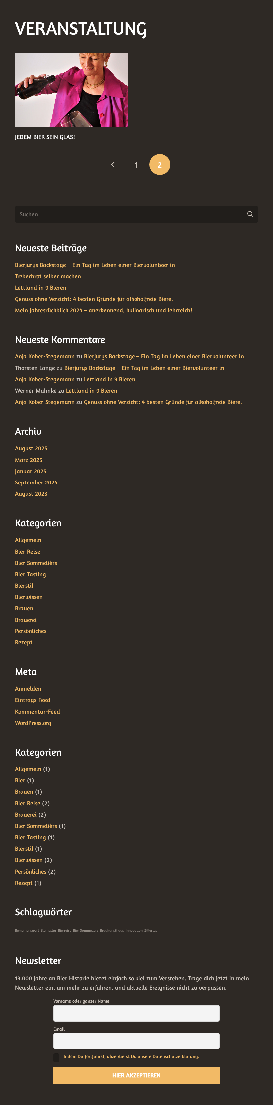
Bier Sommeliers (85, 930)
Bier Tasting (30, 574)
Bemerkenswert (27, 930)
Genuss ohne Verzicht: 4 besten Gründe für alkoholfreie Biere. (94, 298)
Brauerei (26, 619)
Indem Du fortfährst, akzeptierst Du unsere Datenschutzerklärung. (131, 1056)
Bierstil (24, 585)
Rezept (24, 642)
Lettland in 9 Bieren (40, 287)
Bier (20, 780)
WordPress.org (33, 722)
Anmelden (28, 688)
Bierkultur (48, 930)
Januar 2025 (30, 471)
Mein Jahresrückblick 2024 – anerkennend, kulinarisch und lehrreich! (103, 310)
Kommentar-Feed (37, 711)
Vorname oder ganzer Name (81, 1001)
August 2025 (31, 448)
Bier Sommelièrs (36, 562)
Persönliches (30, 630)
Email (59, 1029)
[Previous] (113, 164)
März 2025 (28, 459)
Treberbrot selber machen (48, 276)
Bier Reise (27, 551)
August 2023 (31, 493)
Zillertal (150, 930)
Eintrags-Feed (32, 699)
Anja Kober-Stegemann (45, 356)
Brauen (24, 608)
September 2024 (36, 482)
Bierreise (64, 930)
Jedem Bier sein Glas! (45, 136)
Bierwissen (29, 596)
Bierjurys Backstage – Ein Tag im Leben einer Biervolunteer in (95, 264)
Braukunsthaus (112, 930)
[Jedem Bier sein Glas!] (71, 90)
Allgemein (28, 539)
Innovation (134, 930)
